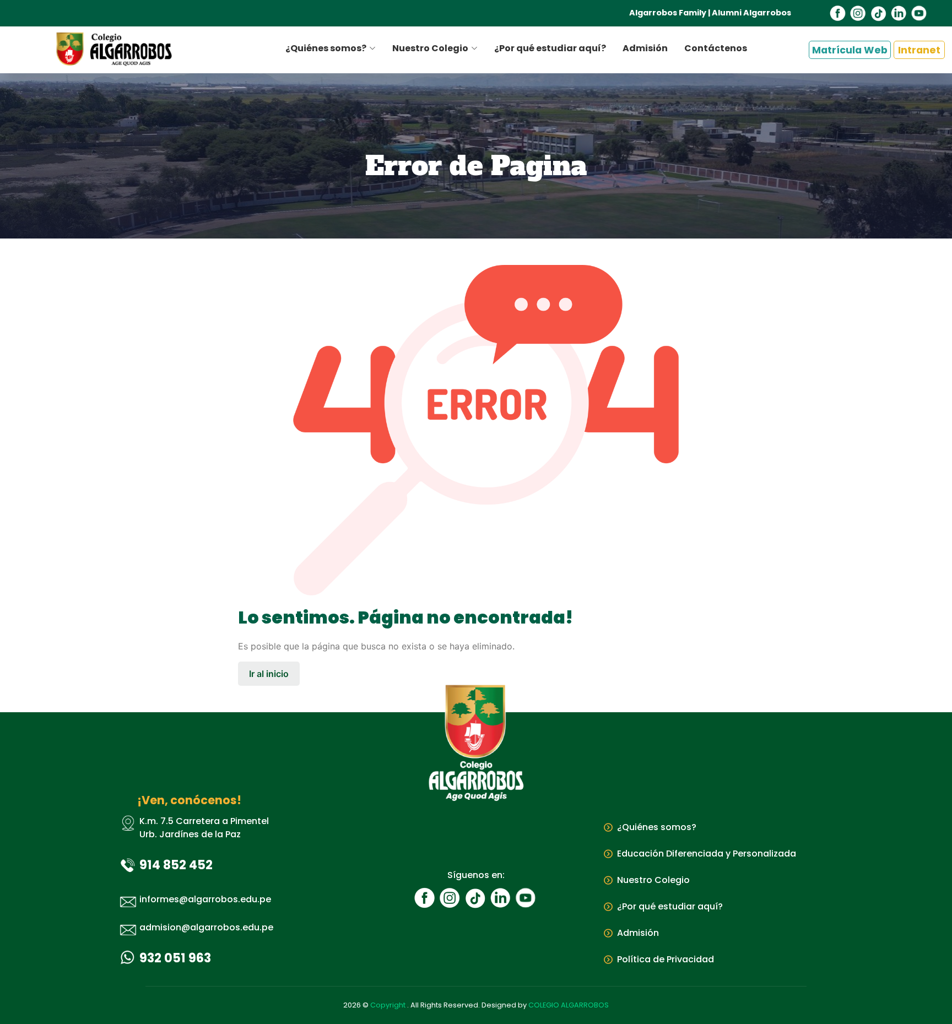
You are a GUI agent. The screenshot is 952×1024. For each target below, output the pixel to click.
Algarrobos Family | (669, 12)
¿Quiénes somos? (654, 827)
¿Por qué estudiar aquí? (668, 906)
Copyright (388, 1005)
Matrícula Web (850, 50)
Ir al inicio (269, 673)
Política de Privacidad (663, 959)
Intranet (919, 50)
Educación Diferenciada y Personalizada (704, 853)
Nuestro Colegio (651, 880)
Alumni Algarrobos (750, 12)
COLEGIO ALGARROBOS (568, 1005)
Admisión (636, 933)
